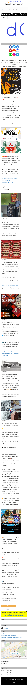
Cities (13, 4)
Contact (12, 679)
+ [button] (2, 644)
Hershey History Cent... (15, 653)
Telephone (11, 17)
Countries (20, 4)
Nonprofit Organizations (7, 622)
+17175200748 (6, 628)
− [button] (2, 646)
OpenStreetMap (20, 657)
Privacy (18, 679)
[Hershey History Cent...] (14, 651)
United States (8, 8)
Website (16, 17)
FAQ (23, 679)
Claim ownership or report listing (8, 605)
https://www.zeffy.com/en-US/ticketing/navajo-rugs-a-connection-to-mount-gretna (11, 353)
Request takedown (6, 609)
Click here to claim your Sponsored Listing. (14, 615)
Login (13, 682)
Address (4, 17)
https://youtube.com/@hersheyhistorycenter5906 (11, 637)
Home (8, 4)
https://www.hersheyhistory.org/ (7, 633)
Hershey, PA (15, 8)
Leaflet (12, 657)
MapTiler (15, 657)
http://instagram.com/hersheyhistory (8, 635)
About (6, 679)
